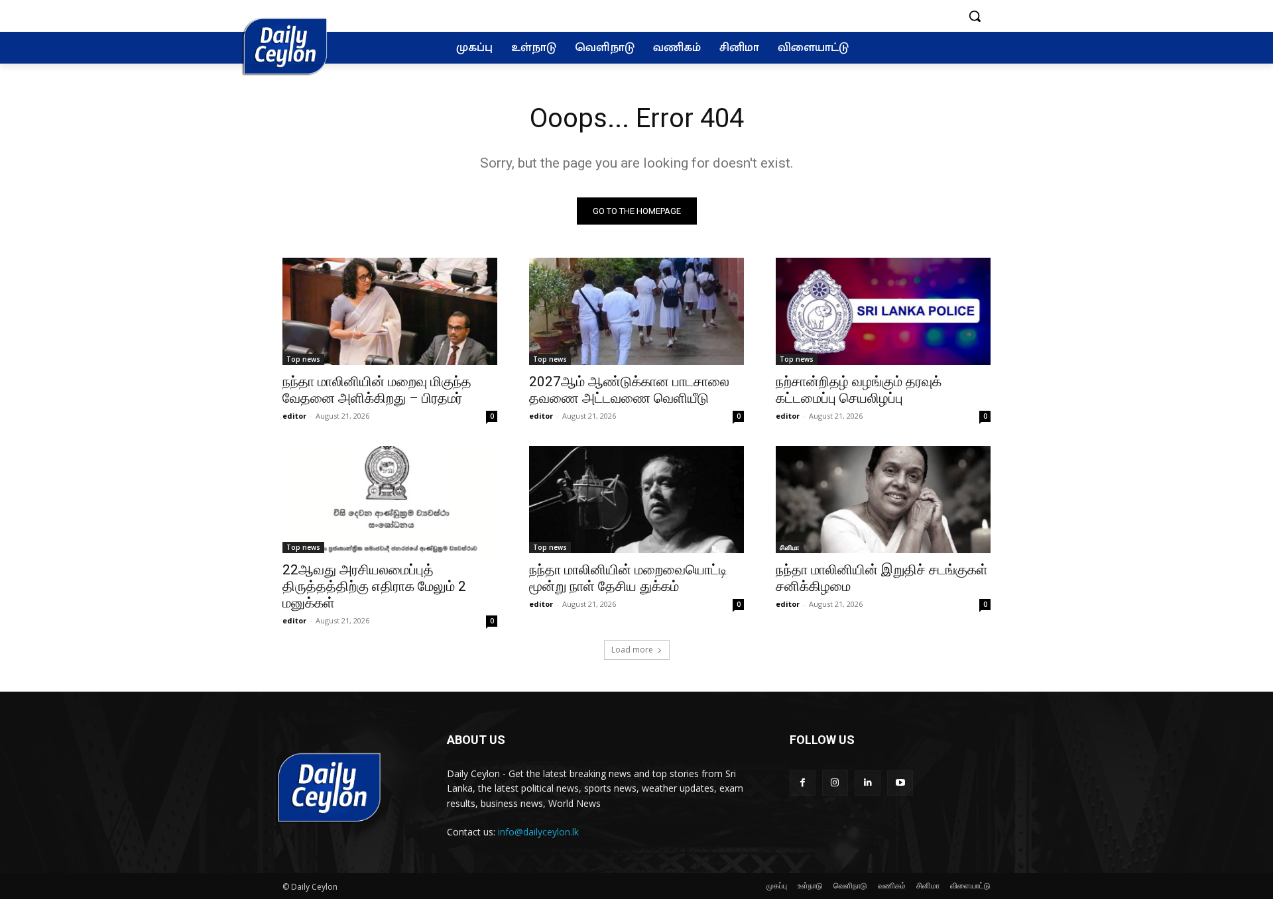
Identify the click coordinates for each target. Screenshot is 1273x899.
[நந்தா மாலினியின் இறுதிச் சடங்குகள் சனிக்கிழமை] (883, 499)
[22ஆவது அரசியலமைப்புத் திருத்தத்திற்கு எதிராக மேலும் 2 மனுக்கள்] (389, 499)
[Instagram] (835, 783)
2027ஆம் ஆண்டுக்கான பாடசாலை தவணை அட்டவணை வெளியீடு (629, 390)
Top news (303, 359)
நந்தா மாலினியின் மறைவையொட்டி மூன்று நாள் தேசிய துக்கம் (628, 578)
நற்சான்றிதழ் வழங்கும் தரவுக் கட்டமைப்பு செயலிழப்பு (858, 390)
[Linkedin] (867, 783)
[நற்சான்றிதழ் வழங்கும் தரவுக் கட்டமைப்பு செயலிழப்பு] (883, 311)
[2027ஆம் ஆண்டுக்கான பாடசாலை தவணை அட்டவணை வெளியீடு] (636, 311)
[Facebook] (803, 783)
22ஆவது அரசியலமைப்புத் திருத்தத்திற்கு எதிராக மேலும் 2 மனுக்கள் (374, 586)
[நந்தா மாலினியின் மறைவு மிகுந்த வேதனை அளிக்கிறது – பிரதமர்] (389, 311)
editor (294, 416)
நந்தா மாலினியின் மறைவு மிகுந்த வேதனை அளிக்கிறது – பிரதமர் (376, 390)
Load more (632, 649)
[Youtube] (900, 783)
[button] (975, 16)
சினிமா (790, 547)
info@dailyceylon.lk (538, 831)
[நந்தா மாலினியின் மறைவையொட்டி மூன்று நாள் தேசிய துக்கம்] (636, 499)
